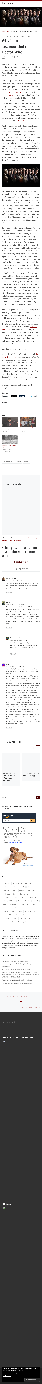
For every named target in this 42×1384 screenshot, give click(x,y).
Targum (23, 918)
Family (27, 901)
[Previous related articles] (33, 747)
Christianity (31, 890)
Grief (4, 904)
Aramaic (22, 887)
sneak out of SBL (8, 95)
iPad (28, 904)
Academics (6, 883)
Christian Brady (8, 57)
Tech (30, 918)
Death (8, 31)
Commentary (24, 894)
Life (4, 908)
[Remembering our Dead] (28, 422)
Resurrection (30, 911)
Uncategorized (23, 922)
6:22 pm (21, 604)
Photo (26, 908)
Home (3, 31)
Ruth (4, 915)
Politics (5, 911)
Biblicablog (7, 890)
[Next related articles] (38, 747)
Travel (5, 922)
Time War (21, 121)
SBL (10, 915)
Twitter (12, 922)
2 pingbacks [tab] (21, 568)
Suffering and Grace (10, 918)
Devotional (32, 897)
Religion (20, 911)
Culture (15, 897)
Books (21, 890)
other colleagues (14, 92)
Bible (29, 887)
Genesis (36, 901)
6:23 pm (25, 640)
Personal (18, 908)
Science (17, 915)
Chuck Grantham (12, 578)
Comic (15, 894)
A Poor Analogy (29, 775)
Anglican (6, 887)
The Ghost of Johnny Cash (11, 977)
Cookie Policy (7, 1376)
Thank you (5, 428)
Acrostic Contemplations (22, 883)
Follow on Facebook (10, 1022)
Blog (15, 890)
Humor (21, 904)
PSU (12, 911)
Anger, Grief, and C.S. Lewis (21, 969)
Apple (14, 887)
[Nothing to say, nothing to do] (10, 439)
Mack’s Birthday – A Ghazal (23, 980)
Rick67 (8, 602)
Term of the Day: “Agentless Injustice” (9, 778)
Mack (10, 908)
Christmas (6, 894)
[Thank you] (10, 422)
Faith (20, 901)
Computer (6, 897)
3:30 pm (21, 666)
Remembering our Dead (27, 428)
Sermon (26, 915)
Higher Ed (12, 904)
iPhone (35, 904)
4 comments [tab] (21, 561)
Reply (9, 592)
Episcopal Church (9, 901)
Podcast (34, 908)
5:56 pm (21, 581)
